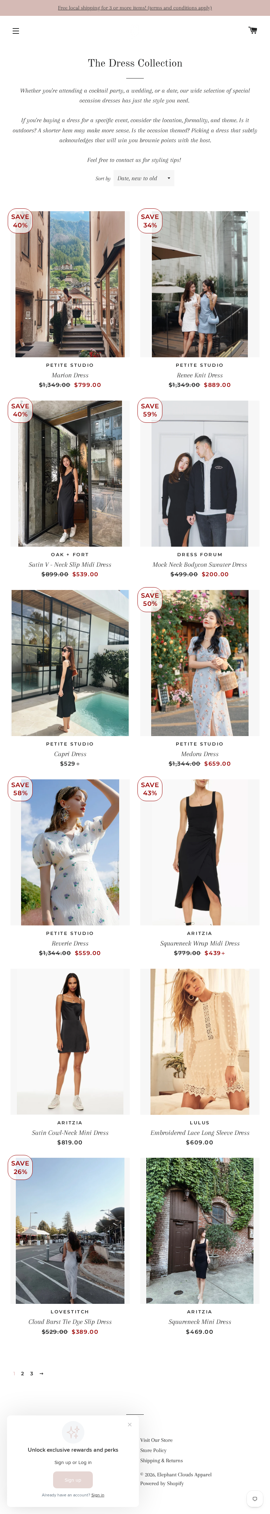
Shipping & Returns (161, 1460)
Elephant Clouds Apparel (184, 1474)
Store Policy (153, 1450)
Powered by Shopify (162, 1483)
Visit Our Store (156, 1440)
